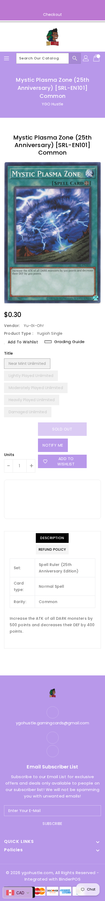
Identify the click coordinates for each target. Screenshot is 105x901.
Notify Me (53, 445)
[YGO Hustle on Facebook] (47, 6)
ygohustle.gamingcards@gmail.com (52, 723)
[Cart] (97, 58)
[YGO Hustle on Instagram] (58, 6)
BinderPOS (70, 879)
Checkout (52, 14)
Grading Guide (69, 341)
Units (9, 455)
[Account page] (86, 58)
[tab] (52, 538)
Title (8, 353)
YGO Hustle (52, 104)
